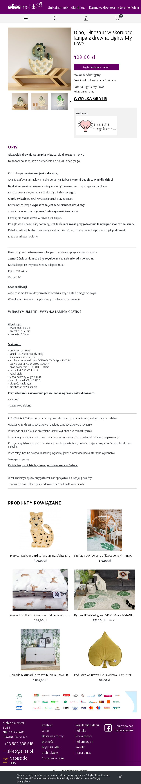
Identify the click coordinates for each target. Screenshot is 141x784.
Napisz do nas (18, 760)
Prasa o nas (83, 752)
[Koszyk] (117, 18)
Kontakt (47, 725)
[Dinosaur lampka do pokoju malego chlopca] (39, 101)
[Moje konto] (86, 19)
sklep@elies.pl (20, 751)
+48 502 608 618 (19, 743)
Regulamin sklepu (87, 725)
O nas (45, 730)
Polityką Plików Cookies (98, 775)
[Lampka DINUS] (20, 101)
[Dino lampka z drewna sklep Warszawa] (59, 101)
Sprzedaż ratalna (53, 758)
